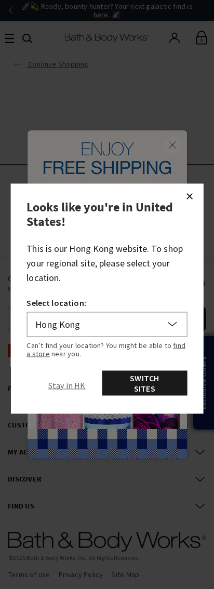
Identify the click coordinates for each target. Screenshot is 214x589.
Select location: (56, 302)
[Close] (189, 195)
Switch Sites (144, 382)
